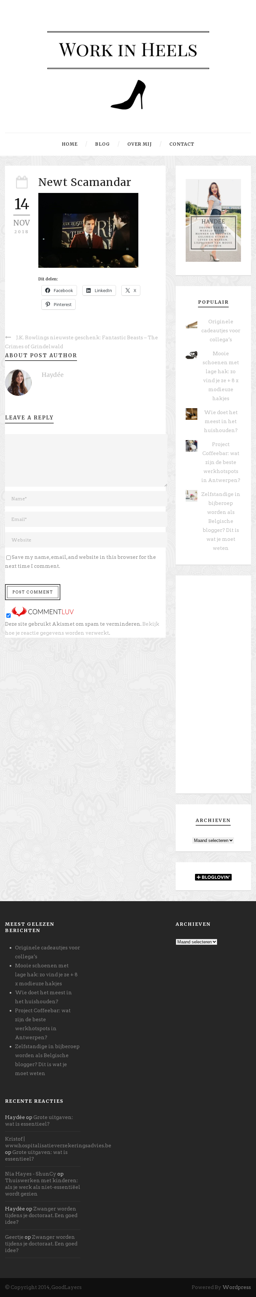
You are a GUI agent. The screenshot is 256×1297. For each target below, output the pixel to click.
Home (70, 144)
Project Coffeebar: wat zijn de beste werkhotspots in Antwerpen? (220, 462)
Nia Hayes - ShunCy (30, 1174)
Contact (181, 144)
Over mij (139, 144)
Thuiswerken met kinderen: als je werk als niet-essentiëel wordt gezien (42, 1187)
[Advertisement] (213, 687)
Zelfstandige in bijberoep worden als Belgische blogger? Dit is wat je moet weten (220, 521)
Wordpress (236, 1287)
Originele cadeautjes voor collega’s (220, 331)
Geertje (14, 1237)
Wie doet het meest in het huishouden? (221, 421)
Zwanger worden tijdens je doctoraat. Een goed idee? (41, 1215)
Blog (102, 144)
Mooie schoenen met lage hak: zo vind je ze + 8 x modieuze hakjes (46, 975)
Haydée (53, 375)
